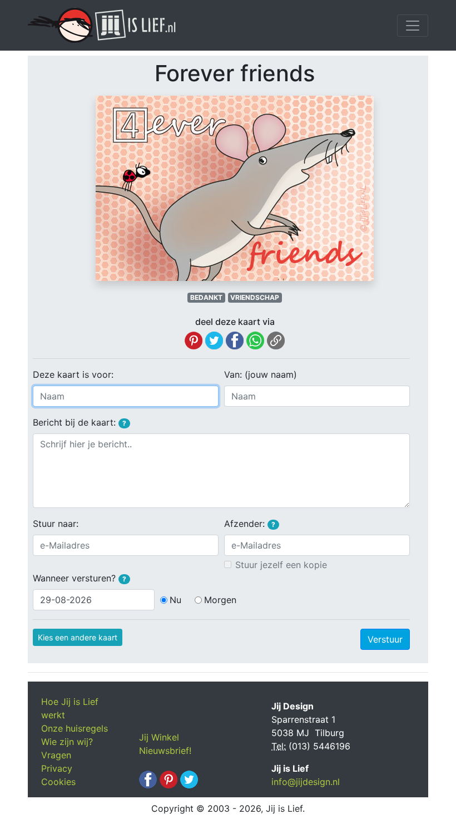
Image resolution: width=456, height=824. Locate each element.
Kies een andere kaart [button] (77, 637)
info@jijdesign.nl (305, 781)
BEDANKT (206, 297)
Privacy (56, 768)
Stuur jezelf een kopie (281, 564)
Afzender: (249, 523)
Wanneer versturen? (79, 578)
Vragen (56, 755)
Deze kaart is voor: (73, 374)
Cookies (58, 781)
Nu (175, 599)
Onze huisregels (74, 728)
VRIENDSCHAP (254, 297)
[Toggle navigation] (412, 25)
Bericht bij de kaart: (79, 422)
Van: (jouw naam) (260, 374)
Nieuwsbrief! (165, 750)
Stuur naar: (55, 523)
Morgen (220, 599)
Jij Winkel (159, 737)
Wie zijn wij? (67, 741)
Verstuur (385, 639)
